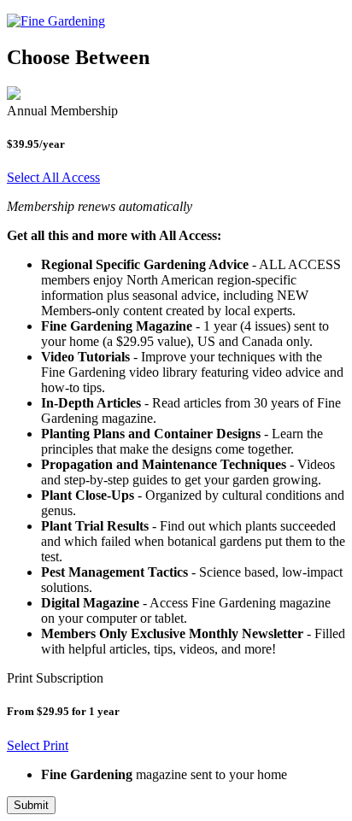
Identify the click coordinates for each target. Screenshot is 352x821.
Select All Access (53, 177)
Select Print (37, 745)
